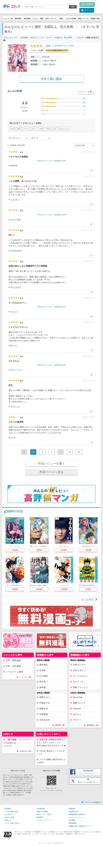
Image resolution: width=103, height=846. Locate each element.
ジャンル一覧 (8, 18)
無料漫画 (18, 18)
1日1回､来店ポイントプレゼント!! (51, 752)
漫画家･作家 (95, 18)
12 (70, 452)
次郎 (41, 129)
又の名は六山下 (16, 250)
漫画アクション (80, 687)
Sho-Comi (77, 697)
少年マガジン (79, 670)
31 (84, 102)
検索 (73, 7)
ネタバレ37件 (67, 46)
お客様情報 (40, 809)
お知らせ (7, 820)
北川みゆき (44, 720)
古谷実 (42, 670)
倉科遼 (42, 687)
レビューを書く (86, 92)
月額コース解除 (42, 812)
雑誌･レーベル (83, 18)
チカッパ (14, 312)
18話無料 (88, 550)
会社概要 (72, 820)
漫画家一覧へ (60, 725)
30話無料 (39, 589)
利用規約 (72, 809)
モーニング (78, 682)
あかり (34, 129)
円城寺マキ (44, 703)
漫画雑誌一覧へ (93, 725)
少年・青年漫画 (13, 660)
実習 (48, 129)
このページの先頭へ (92, 802)
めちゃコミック (10, 37)
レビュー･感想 (38, 18)
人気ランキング (50, 18)
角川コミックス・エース (41, 37)
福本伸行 (43, 665)
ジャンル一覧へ (26, 677)
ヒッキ (13, 437)
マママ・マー (15, 406)
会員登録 (7, 809)
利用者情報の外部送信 (77, 814)
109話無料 (64, 589)
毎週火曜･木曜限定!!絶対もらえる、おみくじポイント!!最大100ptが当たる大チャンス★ (51, 742)
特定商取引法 (73, 812)
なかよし (77, 714)
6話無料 (39, 550)
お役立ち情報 (9, 817)
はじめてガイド (10, 814)
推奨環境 (39, 817)
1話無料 (88, 589)
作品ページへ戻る (51, 472)
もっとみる (87, 599)
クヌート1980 (16, 219)
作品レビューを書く (51, 463)
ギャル (26, 129)
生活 (54, 129)
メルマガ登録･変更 (11, 812)
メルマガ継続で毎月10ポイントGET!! (51, 761)
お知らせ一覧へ (26, 751)
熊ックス (14, 345)
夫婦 (12, 129)
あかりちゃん (64, 129)
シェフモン (15, 199)
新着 (61, 18)
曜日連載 (27, 18)
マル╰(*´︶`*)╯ (16, 370)
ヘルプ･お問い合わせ (12, 823)
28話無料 (63, 550)
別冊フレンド (79, 703)
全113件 (57, 46)
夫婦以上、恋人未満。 (64, 37)
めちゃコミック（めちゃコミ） (46, 843)
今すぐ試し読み (51, 79)
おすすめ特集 (71, 18)
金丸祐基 (46, 57)
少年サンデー (79, 665)
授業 (19, 129)
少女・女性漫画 (13, 666)
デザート (77, 720)
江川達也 (43, 676)
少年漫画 (24, 37)
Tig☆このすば (16, 287)
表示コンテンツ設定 (43, 814)
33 (84, 106)
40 (84, 98)
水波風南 (43, 714)
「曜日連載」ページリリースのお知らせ (17, 742)
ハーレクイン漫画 (14, 672)
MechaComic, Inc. (60, 843)
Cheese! (77, 708)
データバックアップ (43, 820)
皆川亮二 (43, 682)
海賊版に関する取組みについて (80, 826)
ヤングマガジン (80, 676)
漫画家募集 (73, 823)
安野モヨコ (44, 697)
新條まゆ (43, 708)
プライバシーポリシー (77, 817)
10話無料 (15, 550)
